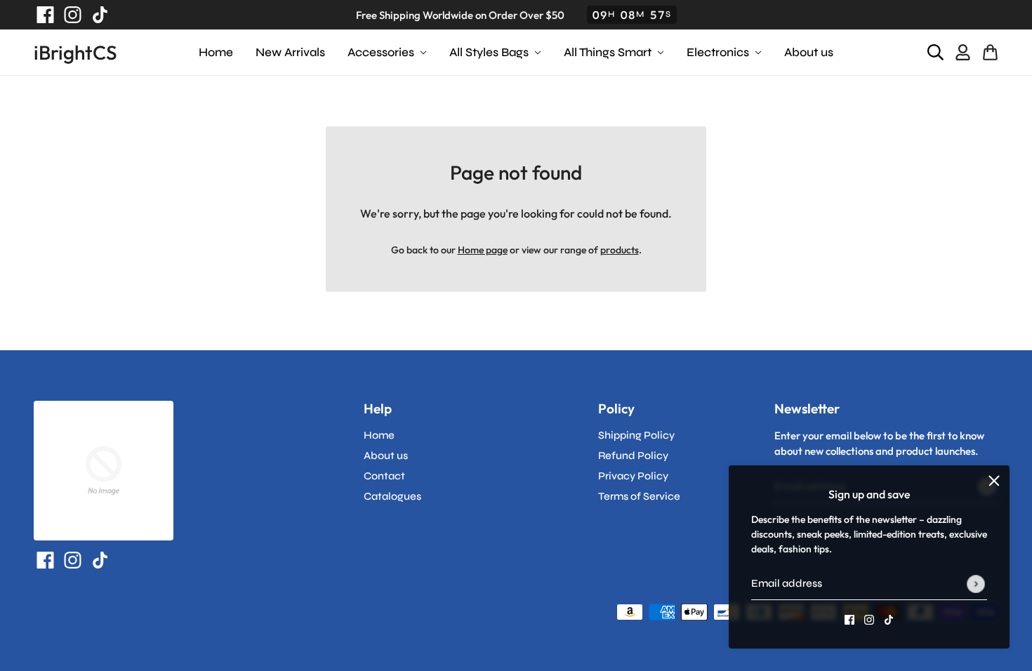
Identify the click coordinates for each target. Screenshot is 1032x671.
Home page (483, 250)
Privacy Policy (633, 476)
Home (379, 435)
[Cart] (990, 53)
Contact (384, 476)
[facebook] (42, 15)
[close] (994, 481)
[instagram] (69, 15)
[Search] (935, 53)
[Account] (963, 53)
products (619, 250)
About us (386, 455)
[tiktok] (97, 15)
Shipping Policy (636, 435)
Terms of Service (639, 496)
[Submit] (976, 584)
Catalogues (392, 496)
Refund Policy (633, 455)
